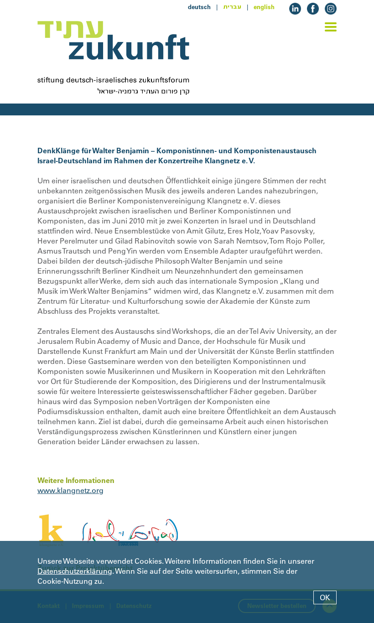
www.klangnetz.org (70, 490)
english (264, 6)
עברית (232, 7)
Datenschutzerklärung (74, 571)
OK (325, 597)
